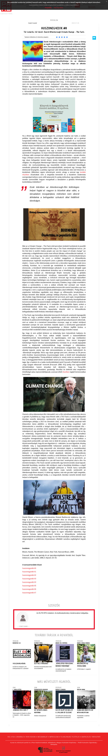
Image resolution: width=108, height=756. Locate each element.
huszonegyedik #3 (29, 579)
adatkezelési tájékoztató (91, 737)
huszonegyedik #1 (29, 572)
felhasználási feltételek (70, 737)
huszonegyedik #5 (29, 586)
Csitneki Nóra (38, 643)
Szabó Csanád (32, 23)
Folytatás (48, 7)
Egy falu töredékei (41, 663)
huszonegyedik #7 (29, 593)
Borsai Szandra (60, 689)
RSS (9, 737)
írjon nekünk (31, 737)
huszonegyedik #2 (29, 575)
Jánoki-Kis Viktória (61, 643)
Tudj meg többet (58, 7)
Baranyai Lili (17, 643)
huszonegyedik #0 (29, 568)
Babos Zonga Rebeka (83, 643)
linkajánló (20, 737)
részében (66, 372)
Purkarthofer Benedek (41, 689)
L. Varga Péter (17, 689)
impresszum (54, 737)
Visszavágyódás (19, 663)
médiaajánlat (42, 737)
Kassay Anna (81, 689)
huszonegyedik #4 (29, 582)
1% (13, 737)
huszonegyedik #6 (29, 589)
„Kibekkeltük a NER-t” (20, 710)
